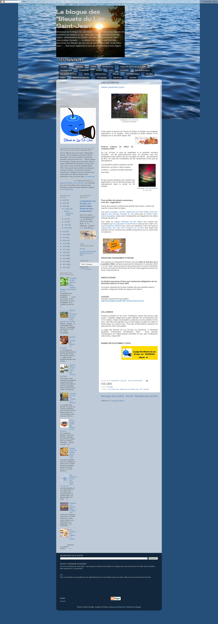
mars (66, 225)
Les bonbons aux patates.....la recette (72, 534)
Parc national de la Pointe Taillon (135, 212)
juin (65, 219)
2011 (65, 267)
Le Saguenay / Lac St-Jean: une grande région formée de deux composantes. (88, 206)
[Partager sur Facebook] (109, 384)
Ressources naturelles (81, 77)
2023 (65, 231)
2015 (65, 255)
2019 (65, 243)
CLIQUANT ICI (67, 189)
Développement (66, 70)
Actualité (64, 67)
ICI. (119, 336)
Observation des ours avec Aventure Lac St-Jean (123, 228)
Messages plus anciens (146, 396)
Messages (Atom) (117, 401)
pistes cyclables (111, 212)
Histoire (99, 70)
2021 (65, 237)
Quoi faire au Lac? (133, 74)
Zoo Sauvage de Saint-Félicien (125, 224)
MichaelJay (121, 607)
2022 (65, 234)
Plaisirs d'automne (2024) (112, 87)
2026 (65, 200)
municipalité (124, 70)
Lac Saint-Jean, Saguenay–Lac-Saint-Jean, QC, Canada (128, 389)
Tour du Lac (117, 77)
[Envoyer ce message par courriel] (102, 384)
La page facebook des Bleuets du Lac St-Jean (88, 253)
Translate (87, 269)
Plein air (116, 74)
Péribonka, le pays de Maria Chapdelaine (72, 507)
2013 (65, 261)
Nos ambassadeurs (142, 70)
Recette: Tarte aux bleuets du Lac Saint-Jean (72, 453)
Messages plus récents (112, 396)
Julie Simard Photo (151, 188)
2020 (65, 240)
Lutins (111, 70)
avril (66, 222)
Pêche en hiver (100, 74)
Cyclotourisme (107, 67)
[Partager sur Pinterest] (111, 384)
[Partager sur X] (106, 384)
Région (62, 77)
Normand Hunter (133, 120)
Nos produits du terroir (68, 74)
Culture (93, 67)
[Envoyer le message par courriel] (146, 380)
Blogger (138, 607)
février (66, 228)
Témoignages (102, 77)
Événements (84, 70)
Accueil (129, 396)
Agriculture (79, 67)
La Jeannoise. (90, 176)
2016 (65, 252)
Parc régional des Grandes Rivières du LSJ (129, 213)
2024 (65, 206)
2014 (65, 258)
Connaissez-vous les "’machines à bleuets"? (72, 398)
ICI (129, 136)
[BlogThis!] (104, 384)
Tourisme (132, 77)
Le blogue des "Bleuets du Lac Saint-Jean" (80, 18)
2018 (65, 246)
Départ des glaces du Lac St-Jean (133, 67)
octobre (67, 209)
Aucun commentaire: (136, 380)
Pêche (86, 74)
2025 (65, 203)
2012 (65, 264)
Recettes (149, 74)
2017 (65, 249)
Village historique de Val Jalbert (128, 222)
